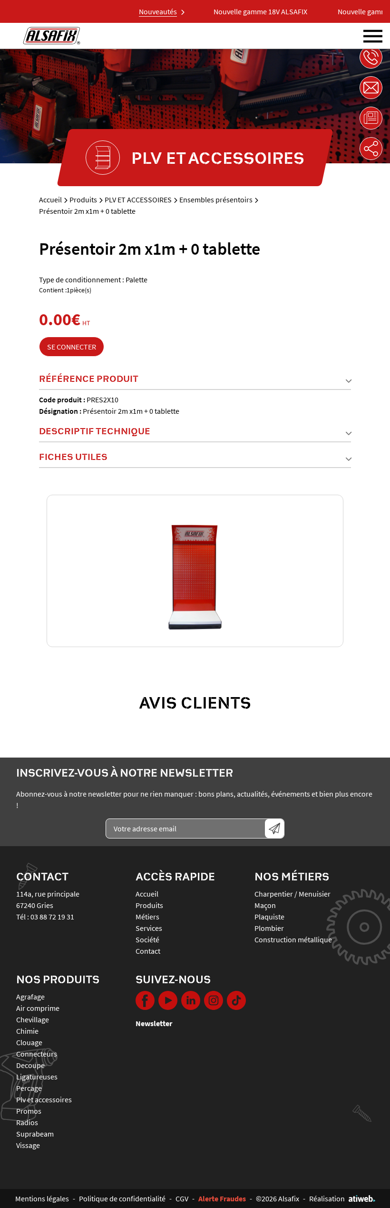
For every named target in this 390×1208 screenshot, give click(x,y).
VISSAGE (28, 1145)
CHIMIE (27, 1031)
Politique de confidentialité (122, 1198)
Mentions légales (42, 1198)
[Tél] (371, 57)
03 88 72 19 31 (52, 916)
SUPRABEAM (35, 1133)
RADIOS (27, 1122)
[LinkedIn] (190, 1000)
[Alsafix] (51, 36)
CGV (182, 1198)
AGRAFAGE (30, 996)
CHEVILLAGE (32, 1019)
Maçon (265, 905)
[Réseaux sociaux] (371, 148)
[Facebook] (145, 1000)
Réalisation (327, 1198)
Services (149, 928)
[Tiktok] (236, 1000)
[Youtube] (167, 1000)
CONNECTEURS (36, 1053)
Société (147, 939)
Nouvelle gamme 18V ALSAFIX (248, 11)
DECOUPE (30, 1065)
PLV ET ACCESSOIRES (138, 199)
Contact (148, 951)
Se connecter (71, 346)
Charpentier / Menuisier (292, 894)
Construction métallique (293, 939)
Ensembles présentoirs (216, 199)
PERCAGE (29, 1088)
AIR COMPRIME (37, 1008)
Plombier (269, 928)
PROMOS (28, 1111)
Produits (83, 199)
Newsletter (154, 1023)
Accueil (50, 199)
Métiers (147, 916)
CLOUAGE (29, 1042)
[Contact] (371, 87)
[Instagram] (213, 1000)
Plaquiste (269, 916)
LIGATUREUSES (37, 1076)
